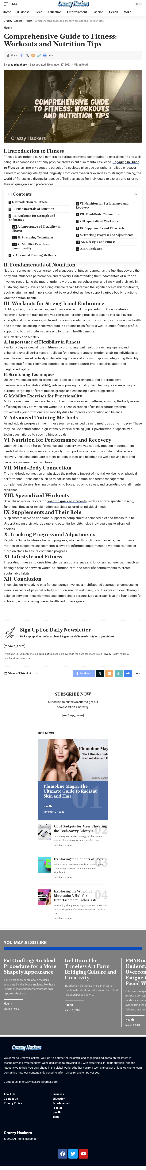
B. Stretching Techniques (35, 237)
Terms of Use (46, 653)
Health (8, 27)
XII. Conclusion (91, 248)
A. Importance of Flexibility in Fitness (36, 228)
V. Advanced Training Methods (34, 255)
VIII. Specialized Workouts (98, 221)
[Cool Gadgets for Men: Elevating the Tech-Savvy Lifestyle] (44, 832)
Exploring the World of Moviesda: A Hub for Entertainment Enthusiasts (75, 895)
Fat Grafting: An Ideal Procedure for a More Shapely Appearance (30, 966)
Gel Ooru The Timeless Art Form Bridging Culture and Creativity (90, 969)
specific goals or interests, (67, 501)
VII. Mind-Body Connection (99, 214)
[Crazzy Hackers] (73, 4)
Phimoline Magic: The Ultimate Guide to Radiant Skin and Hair (70, 791)
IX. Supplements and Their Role (102, 228)
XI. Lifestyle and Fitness (98, 242)
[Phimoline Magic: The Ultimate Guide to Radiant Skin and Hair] (73, 760)
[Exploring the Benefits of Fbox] (44, 865)
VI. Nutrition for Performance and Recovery (102, 205)
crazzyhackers (17, 64)
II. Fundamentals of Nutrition (33, 209)
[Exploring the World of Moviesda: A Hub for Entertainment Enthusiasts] (44, 897)
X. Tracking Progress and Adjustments (106, 235)
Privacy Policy (110, 653)
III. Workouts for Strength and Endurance (32, 217)
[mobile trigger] (7, 4)
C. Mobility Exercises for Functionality (33, 246)
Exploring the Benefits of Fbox (78, 859)
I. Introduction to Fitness (30, 202)
